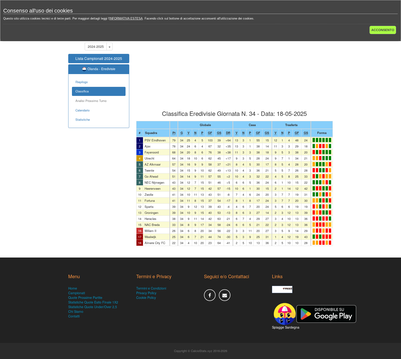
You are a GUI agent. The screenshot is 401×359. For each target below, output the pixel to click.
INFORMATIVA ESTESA (126, 18)
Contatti (74, 316)
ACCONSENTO (382, 30)
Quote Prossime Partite (85, 297)
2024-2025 (96, 46)
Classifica (82, 91)
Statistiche (82, 119)
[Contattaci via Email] (224, 295)
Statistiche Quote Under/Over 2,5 (92, 306)
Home (72, 288)
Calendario (82, 110)
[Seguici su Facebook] (210, 295)
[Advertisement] (234, 72)
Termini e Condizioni (151, 288)
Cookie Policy (146, 297)
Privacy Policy (146, 292)
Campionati (76, 292)
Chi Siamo (75, 311)
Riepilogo (81, 82)
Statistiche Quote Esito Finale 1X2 (93, 302)
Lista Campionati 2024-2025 (98, 58)
